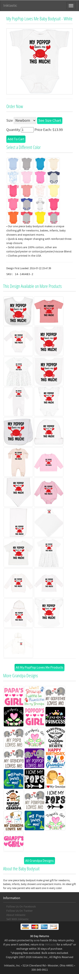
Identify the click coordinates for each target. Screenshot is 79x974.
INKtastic (50, 945)
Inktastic (10, 5)
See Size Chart (49, 120)
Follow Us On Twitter (19, 911)
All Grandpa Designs (39, 861)
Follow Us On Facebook (21, 907)
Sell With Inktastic (17, 919)
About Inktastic (15, 915)
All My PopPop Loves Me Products (39, 667)
